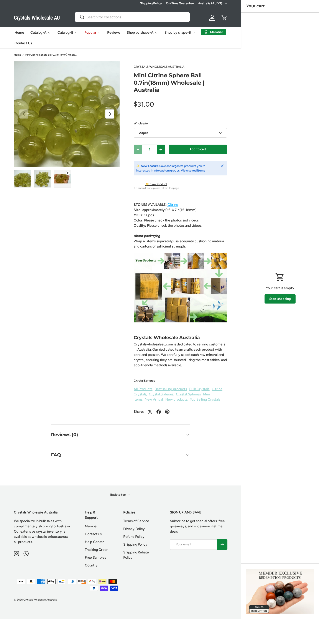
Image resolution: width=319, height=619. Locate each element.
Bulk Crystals (199, 389)
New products (176, 399)
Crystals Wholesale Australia (40, 599)
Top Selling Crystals (205, 399)
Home (19, 32)
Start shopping (280, 299)
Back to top (118, 495)
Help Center (94, 542)
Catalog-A (38, 32)
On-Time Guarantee (180, 3)
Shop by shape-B (177, 32)
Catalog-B (65, 32)
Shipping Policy (151, 3)
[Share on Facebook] (158, 411)
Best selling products (171, 389)
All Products (143, 389)
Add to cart (197, 149)
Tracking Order (96, 550)
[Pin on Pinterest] (167, 411)
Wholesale (141, 123)
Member (91, 526)
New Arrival (154, 399)
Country (91, 565)
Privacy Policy (134, 529)
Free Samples (95, 557)
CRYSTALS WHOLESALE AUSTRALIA (159, 67)
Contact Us (23, 43)
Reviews (113, 32)
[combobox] (132, 17)
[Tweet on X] (150, 411)
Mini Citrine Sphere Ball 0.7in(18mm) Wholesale (51, 54)
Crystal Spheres (144, 381)
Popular (90, 32)
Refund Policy (134, 537)
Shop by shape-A (140, 32)
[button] (224, 18)
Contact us (93, 534)
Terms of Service (136, 521)
